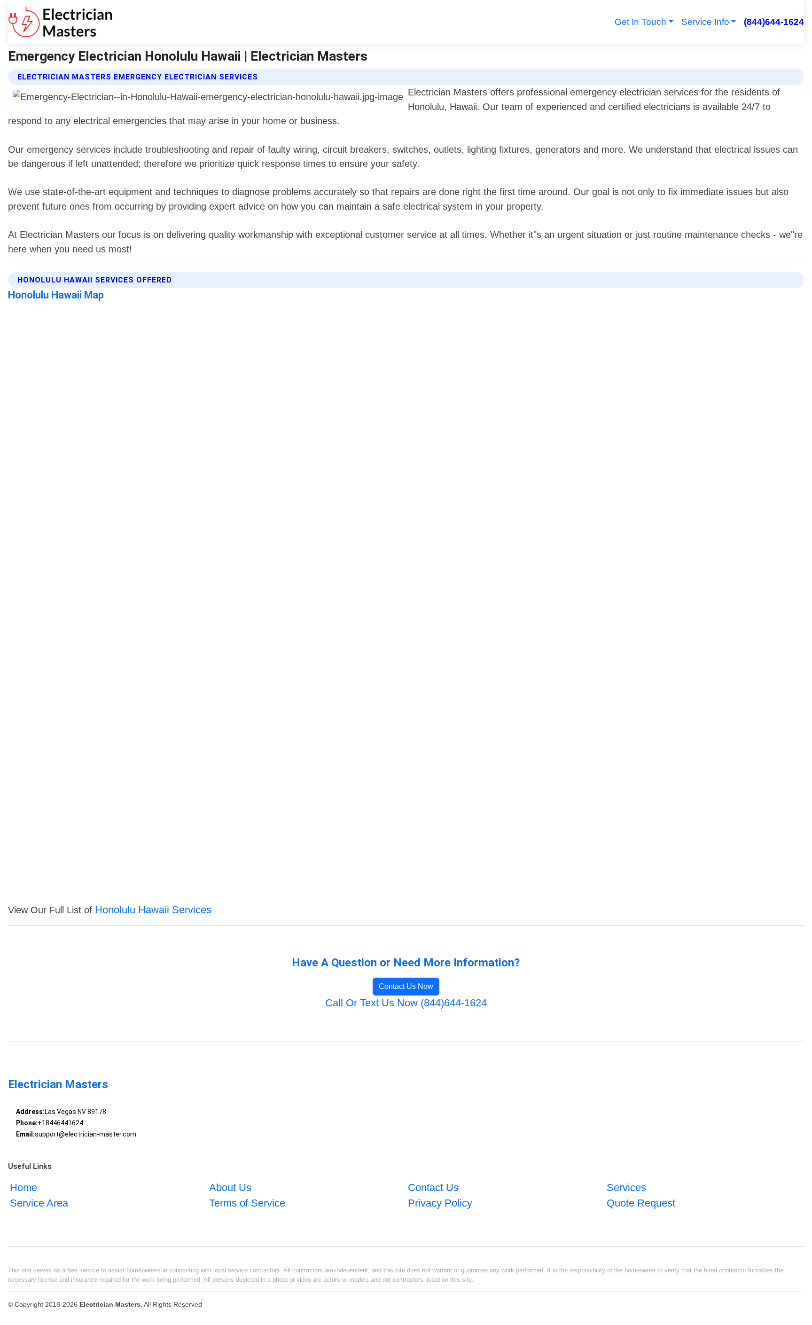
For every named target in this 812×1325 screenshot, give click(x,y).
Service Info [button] (705, 22)
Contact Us (433, 1187)
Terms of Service (247, 1203)
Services (626, 1187)
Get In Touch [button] (640, 22)
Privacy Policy (440, 1203)
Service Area (39, 1203)
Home (23, 1187)
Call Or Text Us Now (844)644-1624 (406, 1003)
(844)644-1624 (774, 22)
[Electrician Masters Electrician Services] (60, 22)
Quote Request (641, 1203)
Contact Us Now (406, 986)
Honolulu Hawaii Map (56, 295)
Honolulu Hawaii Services (153, 910)
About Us (230, 1187)
